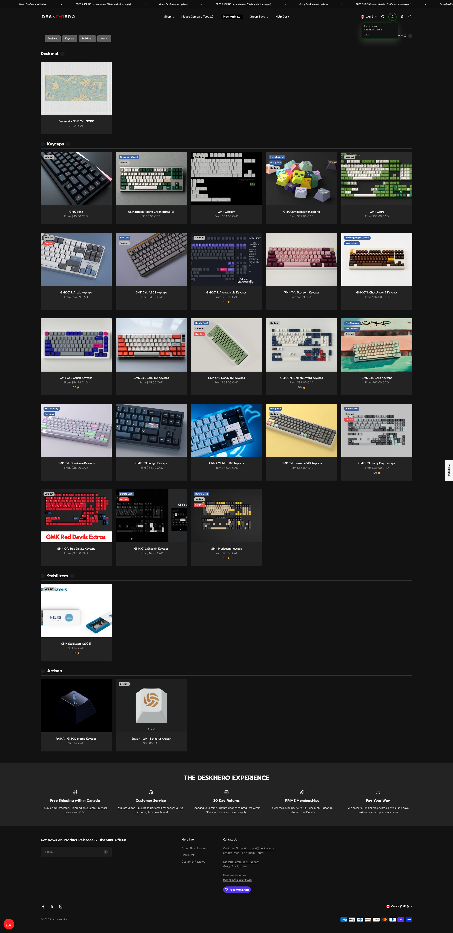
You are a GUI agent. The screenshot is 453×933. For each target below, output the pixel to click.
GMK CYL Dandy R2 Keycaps (226, 378)
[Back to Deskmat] (43, 144)
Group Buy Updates (194, 848)
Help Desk (282, 17)
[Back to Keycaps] (43, 576)
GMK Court (377, 212)
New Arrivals (231, 17)
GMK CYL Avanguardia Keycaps (226, 292)
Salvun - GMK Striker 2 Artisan (151, 739)
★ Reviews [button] (449, 470)
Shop (167, 17)
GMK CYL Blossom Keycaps (301, 292)
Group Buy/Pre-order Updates (81, 4)
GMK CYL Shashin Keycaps (151, 549)
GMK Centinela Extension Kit (301, 212)
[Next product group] (62, 54)
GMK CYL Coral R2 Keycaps (151, 378)
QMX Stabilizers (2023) (76, 644)
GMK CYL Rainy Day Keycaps (376, 463)
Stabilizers (87, 38)
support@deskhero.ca (260, 848)
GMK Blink (76, 212)
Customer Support (234, 848)
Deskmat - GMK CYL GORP (76, 121)
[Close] (72, 906)
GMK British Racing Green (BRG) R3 (151, 212)
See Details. (308, 812)
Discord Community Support (241, 862)
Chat (229, 853)
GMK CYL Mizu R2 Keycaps (226, 463)
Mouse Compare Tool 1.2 (197, 17)
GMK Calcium (226, 212)
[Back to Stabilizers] (43, 671)
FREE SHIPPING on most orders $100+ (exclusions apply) (151, 4)
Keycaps (69, 38)
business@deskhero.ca (237, 880)
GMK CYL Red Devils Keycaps (76, 549)
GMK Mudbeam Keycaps (226, 549)
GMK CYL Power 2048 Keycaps (302, 463)
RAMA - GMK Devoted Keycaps (76, 739)
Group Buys (257, 17)
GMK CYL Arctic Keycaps (76, 292)
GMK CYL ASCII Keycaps (151, 292)
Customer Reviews (193, 862)
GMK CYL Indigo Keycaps (151, 463)
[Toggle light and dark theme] (392, 16)
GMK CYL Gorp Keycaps (377, 378)
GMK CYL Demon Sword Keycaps (301, 378)
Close (366, 34)
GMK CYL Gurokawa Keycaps (76, 463)
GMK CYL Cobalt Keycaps (76, 378)
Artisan (104, 38)
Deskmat (53, 38)
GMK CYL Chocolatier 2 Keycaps (377, 292)
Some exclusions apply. (232, 812)
